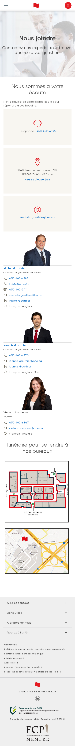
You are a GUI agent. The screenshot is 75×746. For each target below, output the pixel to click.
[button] (37, 603)
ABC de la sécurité (14, 658)
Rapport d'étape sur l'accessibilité (23, 667)
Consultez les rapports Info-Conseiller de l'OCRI (36, 719)
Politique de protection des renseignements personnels (34, 649)
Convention (10, 645)
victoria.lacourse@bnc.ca (26, 428)
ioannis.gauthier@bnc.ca (25, 361)
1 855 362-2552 (19, 284)
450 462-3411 (18, 289)
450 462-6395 (46, 131)
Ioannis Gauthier (15, 345)
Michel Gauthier (14, 268)
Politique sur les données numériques (24, 654)
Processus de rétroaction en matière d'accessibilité (32, 672)
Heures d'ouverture (37, 179)
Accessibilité (11, 663)
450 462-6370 (19, 355)
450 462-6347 (19, 422)
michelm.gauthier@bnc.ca (37, 217)
